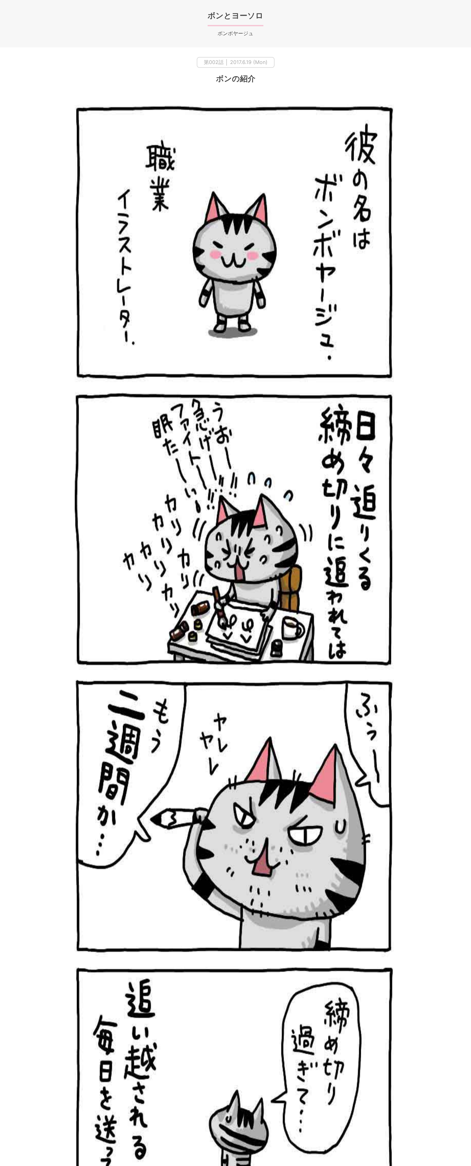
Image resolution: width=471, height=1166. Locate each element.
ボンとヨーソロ (235, 15)
